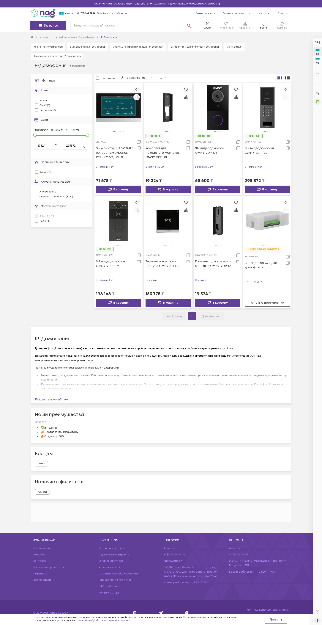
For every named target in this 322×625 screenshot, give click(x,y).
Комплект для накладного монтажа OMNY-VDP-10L (162, 152)
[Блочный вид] (280, 78)
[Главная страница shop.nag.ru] (32, 37)
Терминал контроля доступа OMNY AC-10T (162, 263)
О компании (41, 548)
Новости (39, 554)
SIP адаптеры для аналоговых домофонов (195, 46)
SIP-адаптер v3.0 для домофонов (261, 265)
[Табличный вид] (287, 78)
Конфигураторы (109, 592)
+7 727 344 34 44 (239, 554)
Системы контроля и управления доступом (138, 46)
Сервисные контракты (114, 554)
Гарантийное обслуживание (118, 573)
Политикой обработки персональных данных (104, 620)
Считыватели (234, 46)
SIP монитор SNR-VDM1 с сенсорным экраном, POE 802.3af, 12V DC (114, 152)
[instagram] (134, 612)
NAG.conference (109, 586)
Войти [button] (263, 27)
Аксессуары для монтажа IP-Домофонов (57, 56)
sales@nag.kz (119, 13)
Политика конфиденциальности (267, 610)
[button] (161, 3)
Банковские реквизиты (48, 567)
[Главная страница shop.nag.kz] (43, 13)
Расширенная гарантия (115, 580)
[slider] (35, 135)
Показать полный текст (53, 399)
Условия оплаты (110, 567)
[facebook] (187, 612)
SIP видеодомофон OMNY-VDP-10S (209, 150)
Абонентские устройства (48, 46)
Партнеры (40, 573)
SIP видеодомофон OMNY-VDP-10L (259, 150)
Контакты (39, 561)
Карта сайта (42, 580)
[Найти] (189, 25)
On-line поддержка (112, 548)
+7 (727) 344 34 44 (86, 13)
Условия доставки (111, 561)
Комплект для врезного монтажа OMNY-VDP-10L (213, 263)
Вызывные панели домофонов (87, 46)
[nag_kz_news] (161, 612)
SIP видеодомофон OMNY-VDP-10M (110, 263)
